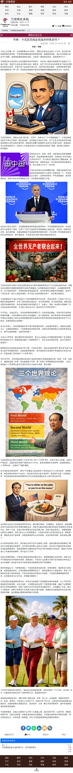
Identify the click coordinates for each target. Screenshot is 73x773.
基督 (30, 761)
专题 (66, 14)
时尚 (30, 758)
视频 (30, 14)
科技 (54, 14)
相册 (57, 26)
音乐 (19, 761)
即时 (7, 7)
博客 (42, 7)
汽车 (42, 758)
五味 (54, 758)
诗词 (54, 761)
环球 (7, 10)
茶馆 (66, 758)
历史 (30, 765)
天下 (7, 761)
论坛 (54, 7)
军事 (42, 765)
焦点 (19, 7)
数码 (19, 758)
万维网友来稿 (20, 19)
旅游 (7, 758)
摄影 (42, 761)
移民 (54, 10)
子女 (7, 765)
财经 (66, 10)
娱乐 (7, 14)
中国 (19, 10)
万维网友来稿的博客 (17, 30)
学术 (19, 765)
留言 (67, 26)
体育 (42, 14)
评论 (66, 7)
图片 (30, 7)
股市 (54, 765)
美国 (30, 10)
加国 (42, 10)
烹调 (66, 761)
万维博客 (4, 30)
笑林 (66, 765)
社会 (19, 14)
